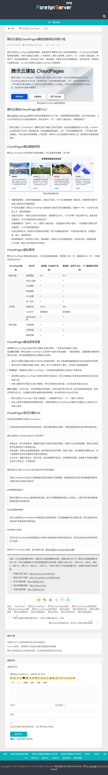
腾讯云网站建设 (85, 612)
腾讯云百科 (54, 6)
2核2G (87, 754)
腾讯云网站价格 (68, 612)
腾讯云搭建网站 (21, 612)
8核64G (55, 758)
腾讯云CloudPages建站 (58, 606)
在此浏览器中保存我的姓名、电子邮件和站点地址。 (32, 726)
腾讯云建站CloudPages (29, 28)
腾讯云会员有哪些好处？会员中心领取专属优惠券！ (71, 622)
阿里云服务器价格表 (19, 754)
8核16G (34, 758)
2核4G (97, 754)
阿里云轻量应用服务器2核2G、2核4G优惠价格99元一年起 (38, 617)
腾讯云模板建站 (38, 612)
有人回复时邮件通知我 (23, 739)
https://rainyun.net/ (37, 585)
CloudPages (19, 606)
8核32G (45, 758)
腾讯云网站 (53, 612)
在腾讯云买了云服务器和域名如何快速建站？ (27, 642)
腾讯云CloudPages (36, 606)
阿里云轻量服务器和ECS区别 (45, 754)
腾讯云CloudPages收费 (18, 609)
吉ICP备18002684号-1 (73, 766)
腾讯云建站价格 (80, 609)
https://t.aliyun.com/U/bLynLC (42, 574)
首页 (13, 28)
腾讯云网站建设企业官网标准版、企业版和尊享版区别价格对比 (34, 651)
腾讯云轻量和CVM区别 (71, 754)
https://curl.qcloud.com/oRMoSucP (44, 577)
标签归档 (66, 758)
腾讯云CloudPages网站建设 (44, 609)
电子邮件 (60, 705)
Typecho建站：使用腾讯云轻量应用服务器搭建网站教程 (31, 646)
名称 (13, 705)
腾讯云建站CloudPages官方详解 (60, 550)
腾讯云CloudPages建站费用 (84, 606)
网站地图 (78, 758)
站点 (12, 714)
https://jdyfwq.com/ (35, 581)
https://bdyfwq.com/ (36, 589)
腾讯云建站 (65, 609)
